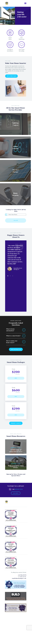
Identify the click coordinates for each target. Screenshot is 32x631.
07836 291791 (23, 576)
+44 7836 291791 (22, 575)
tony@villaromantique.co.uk (19, 578)
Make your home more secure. (16, 467)
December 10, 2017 (16, 447)
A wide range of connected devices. (16, 451)
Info (16, 378)
